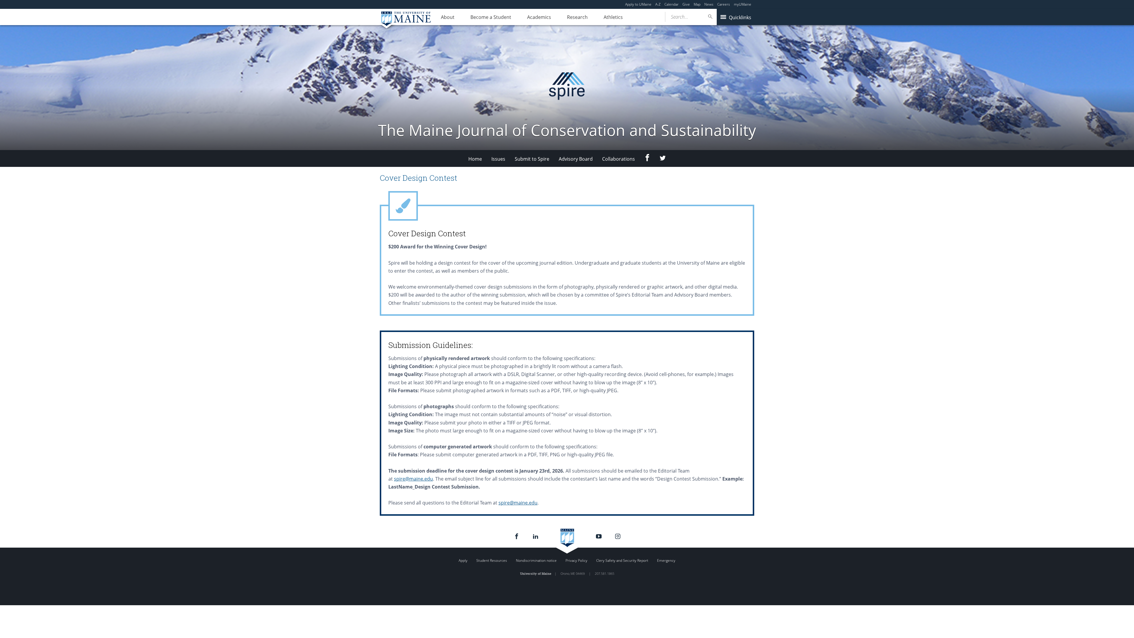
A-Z (658, 4)
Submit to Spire (532, 159)
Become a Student (490, 17)
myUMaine (742, 4)
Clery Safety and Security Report (622, 560)
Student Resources (491, 560)
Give (686, 4)
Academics (539, 17)
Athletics (613, 17)
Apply (463, 560)
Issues (498, 159)
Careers (723, 4)
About (447, 17)
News (708, 4)
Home (475, 159)
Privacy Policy (576, 560)
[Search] (710, 17)
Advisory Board (576, 159)
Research (577, 17)
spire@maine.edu (413, 479)
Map (697, 4)
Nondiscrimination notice (536, 560)
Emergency (666, 560)
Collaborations (618, 159)
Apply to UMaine (638, 4)
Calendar (671, 4)
